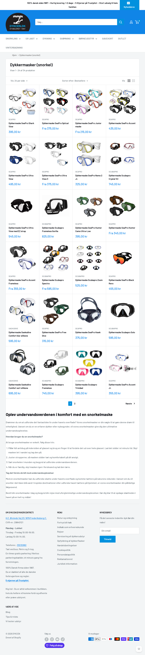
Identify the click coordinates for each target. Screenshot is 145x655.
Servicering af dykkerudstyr (71, 536)
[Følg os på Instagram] (52, 639)
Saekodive (13, 328)
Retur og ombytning (67, 518)
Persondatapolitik (66, 554)
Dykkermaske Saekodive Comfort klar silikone (20, 334)
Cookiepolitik (63, 550)
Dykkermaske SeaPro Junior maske (88, 125)
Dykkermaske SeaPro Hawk (88, 332)
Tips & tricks (12, 616)
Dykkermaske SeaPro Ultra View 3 (54, 177)
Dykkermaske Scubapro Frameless (53, 386)
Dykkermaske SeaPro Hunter (122, 227)
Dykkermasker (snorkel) (29, 55)
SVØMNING (65, 38)
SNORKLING (12, 38)
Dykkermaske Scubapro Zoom (89, 280)
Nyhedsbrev (129, 7)
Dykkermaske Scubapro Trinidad (86, 386)
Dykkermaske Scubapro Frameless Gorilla (53, 229)
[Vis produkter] (129, 80)
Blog (8, 612)
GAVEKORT (107, 38)
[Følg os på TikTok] (63, 639)
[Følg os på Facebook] (47, 639)
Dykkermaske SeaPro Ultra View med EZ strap (21, 229)
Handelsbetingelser (67, 545)
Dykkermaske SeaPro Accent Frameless (22, 282)
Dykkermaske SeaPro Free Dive (54, 334)
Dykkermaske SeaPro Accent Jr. (122, 386)
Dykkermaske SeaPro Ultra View (21, 177)
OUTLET (122, 38)
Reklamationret (65, 559)
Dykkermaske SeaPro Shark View (21, 125)
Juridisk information (67, 563)
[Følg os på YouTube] (57, 639)
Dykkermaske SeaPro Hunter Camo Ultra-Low (88, 229)
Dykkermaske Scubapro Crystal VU (119, 177)
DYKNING (47, 38)
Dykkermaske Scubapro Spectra (53, 282)
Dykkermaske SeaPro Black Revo (121, 282)
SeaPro (12, 119)
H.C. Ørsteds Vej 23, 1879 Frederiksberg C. (26, 518)
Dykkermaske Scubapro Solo (122, 332)
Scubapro (113, 172)
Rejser (60, 531)
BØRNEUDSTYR (86, 38)
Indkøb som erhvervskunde (70, 527)
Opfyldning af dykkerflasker (71, 540)
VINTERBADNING (14, 47)
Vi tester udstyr (13, 621)
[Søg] (120, 22)
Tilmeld (107, 539)
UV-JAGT (30, 38)
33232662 (21, 545)
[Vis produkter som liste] (133, 80)
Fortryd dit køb (64, 522)
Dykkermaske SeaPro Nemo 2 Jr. (88, 177)
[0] (137, 22)
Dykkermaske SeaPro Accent (122, 123)
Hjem (14, 55)
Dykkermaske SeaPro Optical (55, 123)
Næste (129, 403)
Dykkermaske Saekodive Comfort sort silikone (20, 386)
